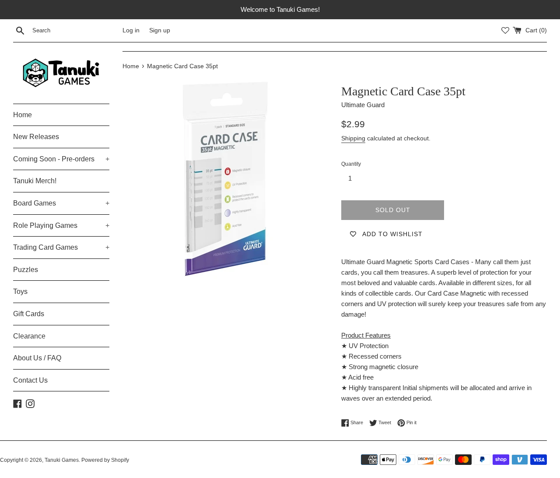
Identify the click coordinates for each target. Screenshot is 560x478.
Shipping (353, 138)
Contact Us (30, 380)
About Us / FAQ (37, 358)
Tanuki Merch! (34, 181)
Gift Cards (28, 314)
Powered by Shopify (105, 460)
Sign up (159, 30)
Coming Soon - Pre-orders (61, 159)
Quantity (351, 164)
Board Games (61, 203)
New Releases (36, 136)
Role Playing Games (61, 225)
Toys (20, 291)
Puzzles (25, 269)
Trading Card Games (61, 247)
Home (22, 115)
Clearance (29, 336)
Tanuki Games (62, 460)
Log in (131, 30)
